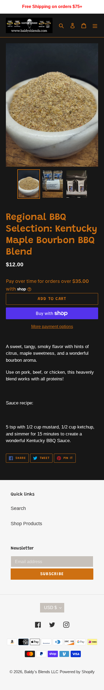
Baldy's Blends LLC (41, 671)
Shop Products (26, 523)
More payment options (52, 326)
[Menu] (95, 25)
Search (18, 508)
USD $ (50, 607)
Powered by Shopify (77, 671)
